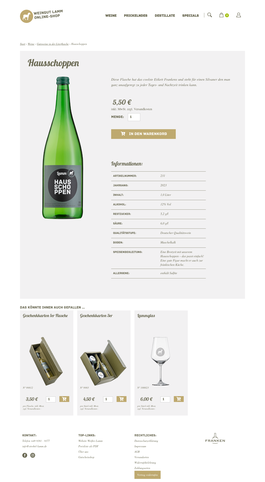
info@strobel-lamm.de (34, 446)
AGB (137, 451)
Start (22, 44)
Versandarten (141, 457)
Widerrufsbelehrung (145, 462)
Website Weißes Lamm (90, 441)
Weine (111, 16)
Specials (190, 16)
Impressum (140, 446)
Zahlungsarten (142, 468)
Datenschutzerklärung (146, 441)
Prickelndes (135, 16)
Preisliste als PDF (88, 446)
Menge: (117, 117)
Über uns (83, 451)
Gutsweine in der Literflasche (53, 44)
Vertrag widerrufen (147, 475)
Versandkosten (143, 109)
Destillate (165, 16)
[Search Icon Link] (209, 15)
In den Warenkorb (147, 134)
